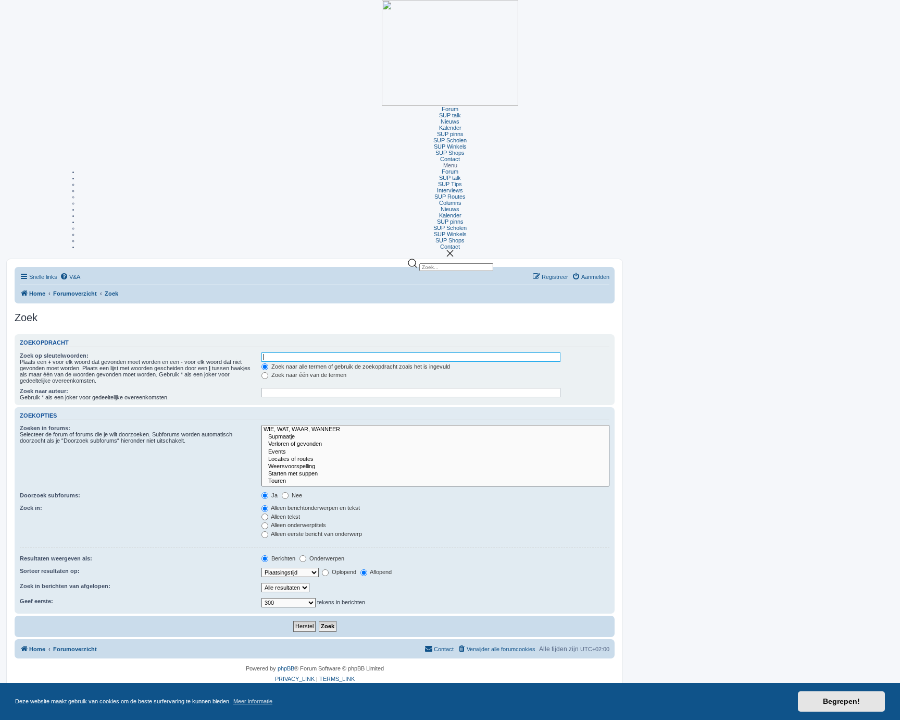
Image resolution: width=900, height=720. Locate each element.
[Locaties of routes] (435, 459)
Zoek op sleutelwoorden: (54, 355)
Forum (450, 109)
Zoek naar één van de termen (308, 375)
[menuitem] (70, 277)
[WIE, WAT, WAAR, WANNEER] (435, 429)
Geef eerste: (36, 601)
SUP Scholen (450, 140)
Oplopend (343, 572)
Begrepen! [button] (841, 701)
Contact (450, 159)
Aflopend (380, 572)
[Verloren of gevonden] (435, 444)
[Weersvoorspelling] (435, 466)
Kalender (450, 128)
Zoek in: (31, 508)
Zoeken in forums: (45, 428)
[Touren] (435, 481)
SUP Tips (450, 184)
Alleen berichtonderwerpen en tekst (315, 508)
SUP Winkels (450, 146)
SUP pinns (450, 134)
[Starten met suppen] (435, 474)
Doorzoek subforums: (50, 495)
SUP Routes (450, 196)
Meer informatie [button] (252, 701)
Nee (296, 495)
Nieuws (450, 121)
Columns (450, 203)
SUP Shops (450, 153)
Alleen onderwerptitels (298, 525)
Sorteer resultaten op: (50, 571)
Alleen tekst (285, 517)
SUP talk (450, 115)
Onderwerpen (326, 558)
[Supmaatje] (435, 437)
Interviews (450, 190)
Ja (274, 495)
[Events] (435, 452)
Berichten (282, 558)
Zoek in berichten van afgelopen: (65, 586)
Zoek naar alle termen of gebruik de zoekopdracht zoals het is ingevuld (360, 366)
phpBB (286, 668)
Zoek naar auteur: (44, 391)
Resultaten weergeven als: (56, 558)
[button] (450, 165)
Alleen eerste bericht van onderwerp (316, 534)
